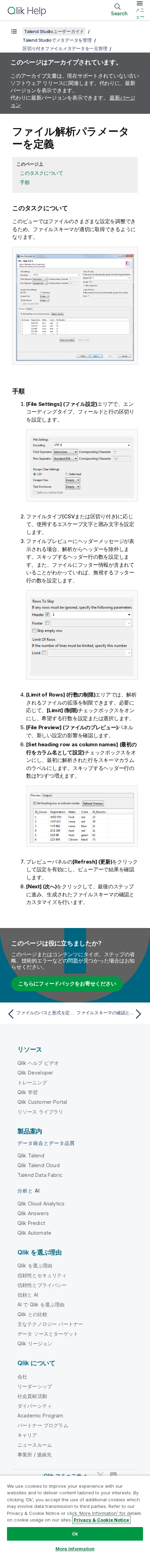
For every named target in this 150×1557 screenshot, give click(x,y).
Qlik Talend (30, 1155)
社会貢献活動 (32, 1396)
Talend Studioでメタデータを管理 (57, 40)
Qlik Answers (33, 1213)
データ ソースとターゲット (47, 1334)
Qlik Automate (34, 1233)
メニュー (139, 13)
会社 (22, 1376)
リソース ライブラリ (40, 1112)
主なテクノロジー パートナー (50, 1324)
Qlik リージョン (35, 1343)
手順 (25, 182)
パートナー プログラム (42, 1425)
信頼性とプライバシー (42, 1285)
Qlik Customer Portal (42, 1102)
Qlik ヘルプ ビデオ (38, 1063)
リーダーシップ (34, 1386)
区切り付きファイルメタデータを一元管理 (65, 48)
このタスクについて (41, 173)
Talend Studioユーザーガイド (54, 31)
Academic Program (40, 1415)
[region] (75, 1516)
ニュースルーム (34, 1445)
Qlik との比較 (32, 1314)
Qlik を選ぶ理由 (35, 1265)
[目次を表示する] (14, 31)
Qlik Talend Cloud (38, 1165)
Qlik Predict (31, 1223)
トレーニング (32, 1082)
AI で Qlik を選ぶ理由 (41, 1304)
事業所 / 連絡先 (34, 1454)
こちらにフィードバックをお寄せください (67, 983)
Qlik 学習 (27, 1092)
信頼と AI (27, 1295)
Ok (75, 1533)
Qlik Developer (35, 1073)
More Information (75, 1548)
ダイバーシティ (34, 1406)
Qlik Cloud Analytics (41, 1203)
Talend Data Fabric (39, 1175)
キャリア (27, 1435)
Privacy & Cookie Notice (101, 1520)
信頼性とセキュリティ (42, 1275)
